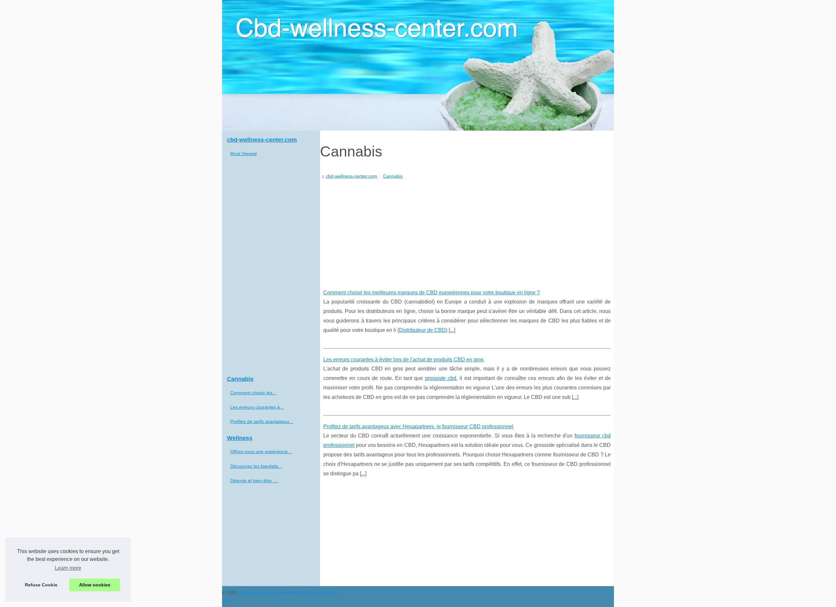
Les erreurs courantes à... (257, 407)
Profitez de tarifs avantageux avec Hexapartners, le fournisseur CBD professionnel (418, 426)
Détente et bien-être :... (254, 480)
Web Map (297, 592)
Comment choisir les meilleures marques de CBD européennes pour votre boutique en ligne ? (431, 292)
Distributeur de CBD (422, 330)
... (452, 330)
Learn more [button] (68, 568)
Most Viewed (243, 153)
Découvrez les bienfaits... (256, 466)
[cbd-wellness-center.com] (418, 65)
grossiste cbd (440, 378)
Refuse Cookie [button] (41, 584)
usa (225, 600)
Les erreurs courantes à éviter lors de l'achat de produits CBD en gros (403, 359)
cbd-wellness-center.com (351, 176)
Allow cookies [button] (94, 584)
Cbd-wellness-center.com (260, 592)
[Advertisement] (467, 229)
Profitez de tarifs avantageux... (261, 421)
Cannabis (393, 176)
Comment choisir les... (253, 392)
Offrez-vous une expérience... (261, 451)
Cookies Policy (324, 592)
